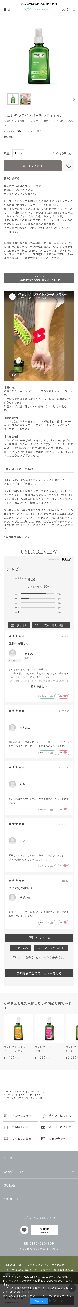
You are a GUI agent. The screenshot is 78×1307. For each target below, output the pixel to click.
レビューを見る (34, 131)
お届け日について (60, 1127)
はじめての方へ (21, 1115)
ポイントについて (60, 1115)
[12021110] (13, 99)
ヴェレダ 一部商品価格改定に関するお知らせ (39, 278)
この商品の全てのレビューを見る (39, 973)
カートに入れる (32, 166)
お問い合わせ (57, 1139)
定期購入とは (19, 1127)
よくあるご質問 (21, 1139)
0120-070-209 (42, 1243)
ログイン (44, 957)
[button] (4, 99)
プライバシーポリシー (35, 1295)
